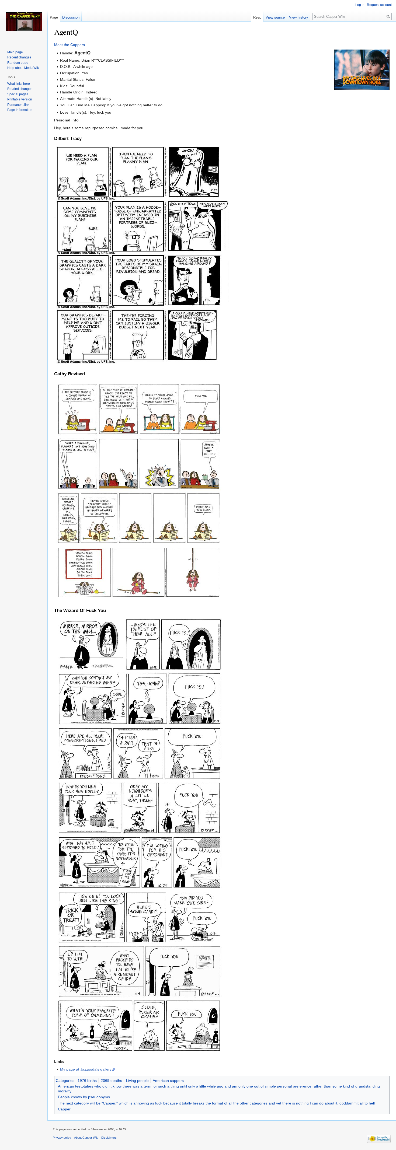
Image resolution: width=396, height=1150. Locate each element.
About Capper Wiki (86, 1137)
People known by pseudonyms (84, 1097)
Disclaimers (109, 1137)
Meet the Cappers (69, 45)
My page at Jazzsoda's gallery (86, 1069)
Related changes (19, 89)
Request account (379, 5)
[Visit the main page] (23, 21)
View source (275, 17)
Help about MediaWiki (23, 68)
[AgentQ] (362, 69)
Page (54, 17)
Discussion (70, 17)
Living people (137, 1080)
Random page (17, 63)
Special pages (17, 94)
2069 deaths (111, 1080)
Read (257, 17)
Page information (19, 110)
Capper (64, 1109)
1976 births (87, 1080)
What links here (18, 84)
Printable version (19, 99)
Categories (65, 1080)
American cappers (168, 1080)
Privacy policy (62, 1137)
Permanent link (18, 105)
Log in (359, 5)
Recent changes (19, 57)
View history (298, 17)
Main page (15, 52)
